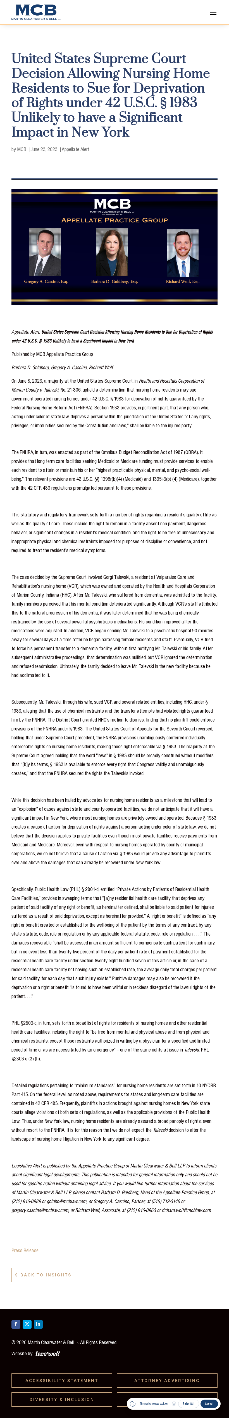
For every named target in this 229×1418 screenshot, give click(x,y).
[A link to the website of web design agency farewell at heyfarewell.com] (47, 1353)
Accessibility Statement (63, 1380)
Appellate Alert (75, 149)
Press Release (25, 1250)
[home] (36, 12)
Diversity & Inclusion (64, 1399)
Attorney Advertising (169, 1380)
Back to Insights (43, 1275)
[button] (212, 12)
